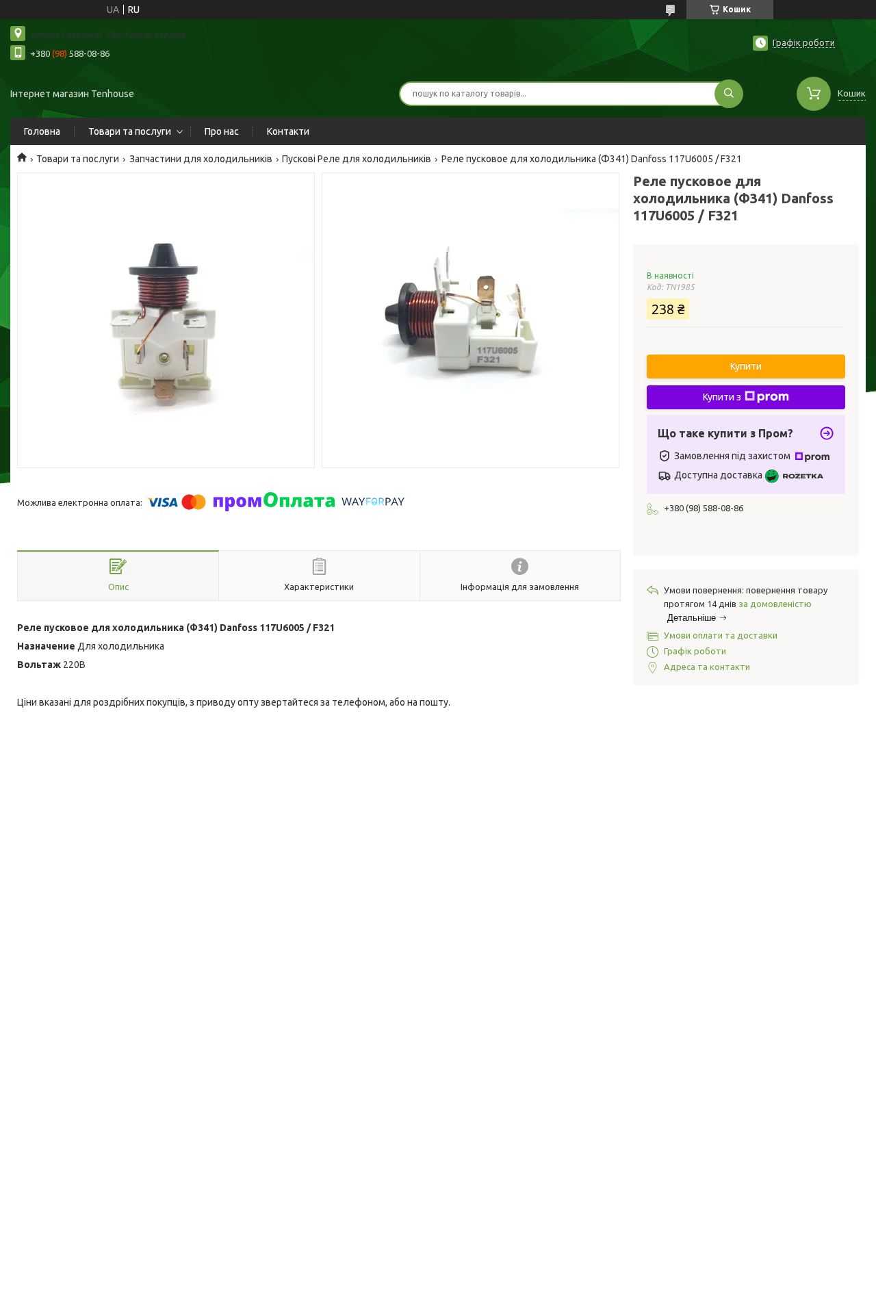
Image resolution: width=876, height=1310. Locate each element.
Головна (42, 131)
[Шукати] (728, 93)
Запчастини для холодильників (200, 158)
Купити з (722, 396)
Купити (746, 366)
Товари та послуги (129, 131)
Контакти (288, 131)
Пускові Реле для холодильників (356, 158)
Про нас (222, 131)
